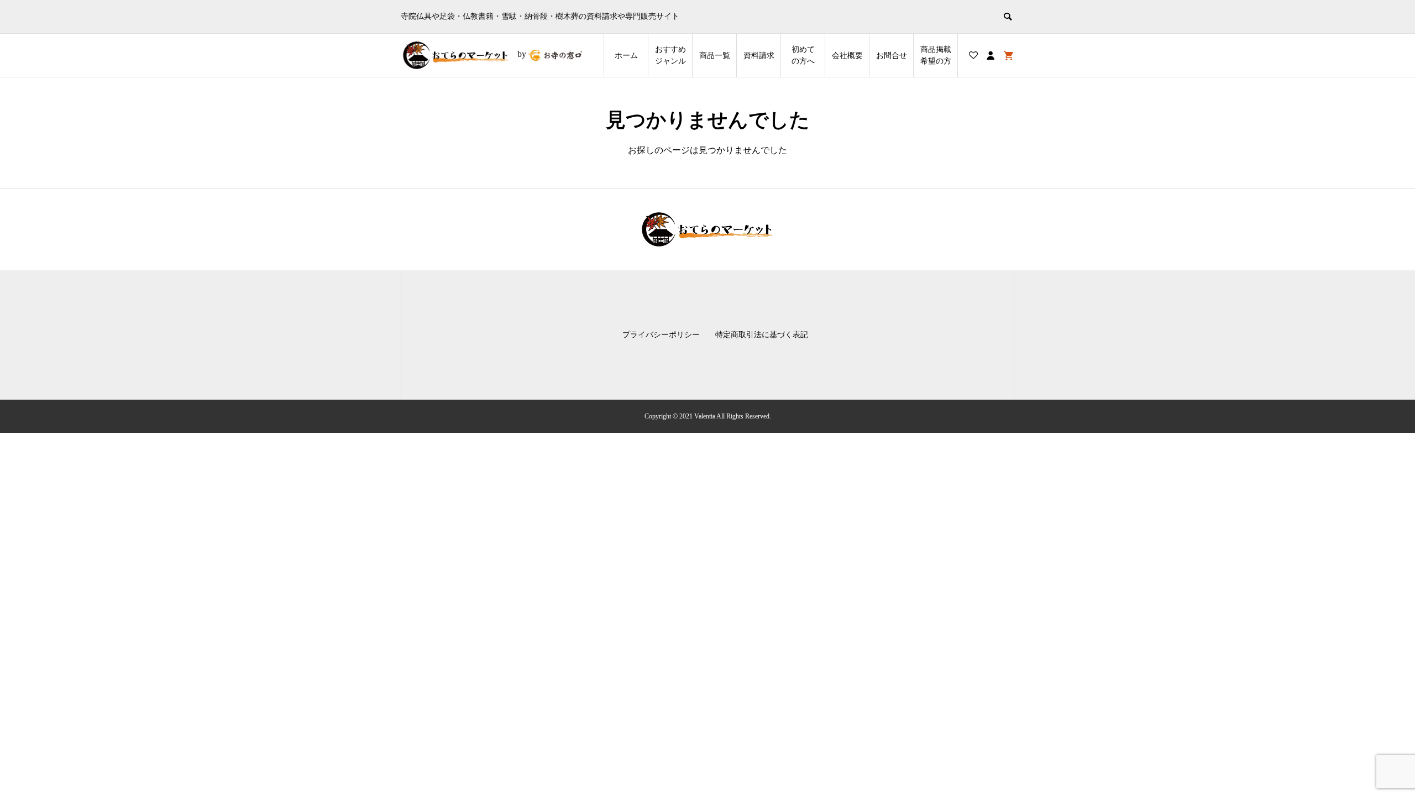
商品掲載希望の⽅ (935, 55)
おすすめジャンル (670, 55)
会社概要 (847, 55)
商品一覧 (714, 55)
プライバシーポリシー (661, 335)
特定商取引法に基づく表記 (761, 335)
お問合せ (891, 55)
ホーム (626, 55)
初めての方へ (803, 55)
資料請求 (758, 55)
